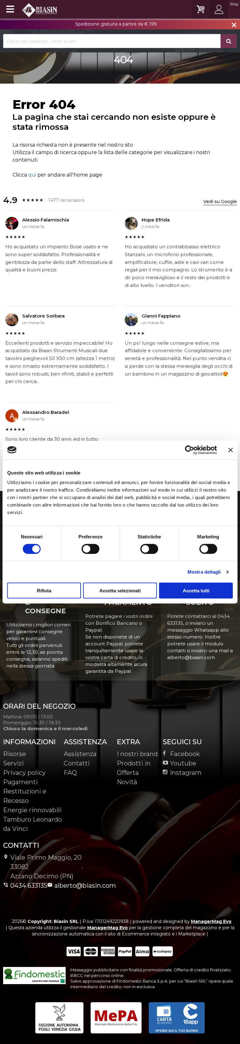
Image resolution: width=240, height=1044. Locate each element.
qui (32, 175)
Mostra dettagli (204, 571)
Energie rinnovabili (32, 810)
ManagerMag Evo (211, 921)
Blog (234, 4)
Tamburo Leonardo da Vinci (32, 824)
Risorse (14, 754)
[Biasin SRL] (40, 9)
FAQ (70, 772)
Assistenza (80, 754)
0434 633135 (28, 885)
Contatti (77, 763)
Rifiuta (44, 590)
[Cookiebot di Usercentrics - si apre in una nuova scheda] (189, 449)
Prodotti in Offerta (134, 768)
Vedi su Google (220, 201)
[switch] (90, 549)
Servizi (13, 763)
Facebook (185, 754)
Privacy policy (24, 772)
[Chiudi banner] (230, 450)
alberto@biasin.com (85, 885)
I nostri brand (137, 754)
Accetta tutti (196, 590)
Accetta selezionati (120, 590)
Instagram (186, 772)
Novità (127, 782)
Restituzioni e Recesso (24, 796)
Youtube (183, 763)
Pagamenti (20, 782)
